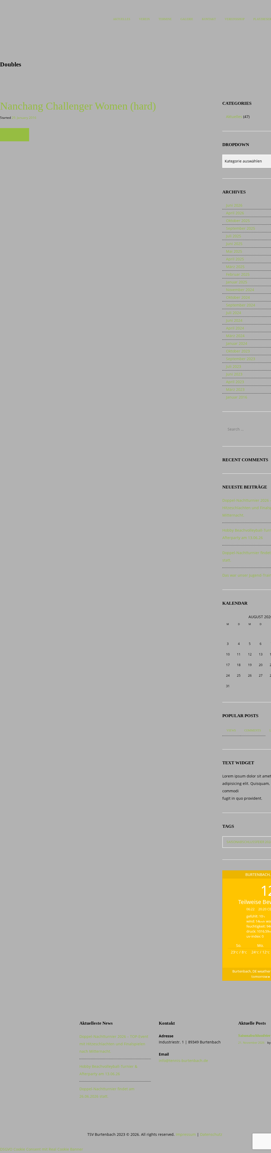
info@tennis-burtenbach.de (183, 1060)
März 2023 (235, 389)
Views (231, 730)
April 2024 (235, 328)
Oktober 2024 (238, 297)
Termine (165, 19)
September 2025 (240, 228)
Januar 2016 (236, 397)
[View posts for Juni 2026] (227, 617)
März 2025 (235, 266)
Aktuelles (121, 19)
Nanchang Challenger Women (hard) (78, 106)
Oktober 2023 (238, 351)
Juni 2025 (234, 243)
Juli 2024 (233, 312)
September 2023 (240, 358)
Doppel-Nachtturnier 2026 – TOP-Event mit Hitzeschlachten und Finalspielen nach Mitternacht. (113, 1044)
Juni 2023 (234, 374)
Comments (252, 730)
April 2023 (235, 381)
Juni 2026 (234, 205)
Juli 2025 (233, 235)
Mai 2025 (234, 251)
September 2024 (240, 305)
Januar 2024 (236, 343)
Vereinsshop (235, 19)
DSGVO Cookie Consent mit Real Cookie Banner (41, 1149)
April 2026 (235, 212)
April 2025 (235, 258)
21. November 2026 (251, 1043)
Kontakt (209, 19)
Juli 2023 (233, 366)
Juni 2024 (234, 320)
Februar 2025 (238, 274)
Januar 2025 (236, 281)
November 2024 (240, 289)
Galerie (186, 19)
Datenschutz (211, 1134)
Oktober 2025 (238, 220)
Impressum (186, 1134)
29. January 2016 (24, 117)
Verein (144, 19)
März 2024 (235, 335)
